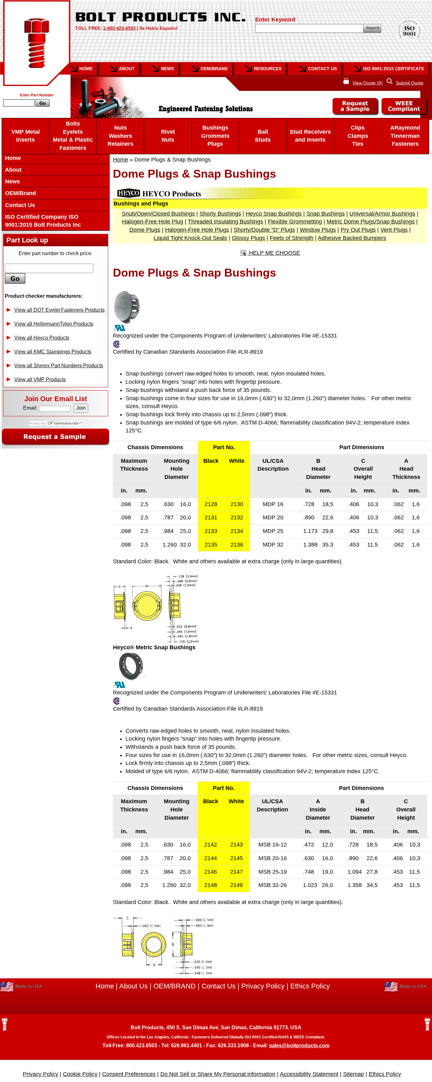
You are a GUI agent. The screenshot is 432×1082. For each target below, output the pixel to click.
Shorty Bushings (220, 214)
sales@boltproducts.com (299, 1045)
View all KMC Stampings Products (52, 351)
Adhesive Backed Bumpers (352, 238)
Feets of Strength (291, 238)
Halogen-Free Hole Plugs (197, 230)
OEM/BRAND (174, 986)
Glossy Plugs (248, 238)
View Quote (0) (368, 82)
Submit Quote (409, 82)
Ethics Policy (310, 986)
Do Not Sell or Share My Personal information (217, 1074)
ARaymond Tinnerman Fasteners (405, 136)
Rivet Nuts (168, 136)
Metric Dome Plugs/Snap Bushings (371, 221)
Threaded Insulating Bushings (225, 221)
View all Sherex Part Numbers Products (58, 365)
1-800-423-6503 (119, 28)
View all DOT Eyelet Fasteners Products (59, 310)
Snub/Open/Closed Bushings (158, 214)
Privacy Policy (263, 986)
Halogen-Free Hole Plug (152, 221)
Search (372, 28)
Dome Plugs (144, 230)
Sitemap (353, 1074)
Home (86, 68)
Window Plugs (318, 230)
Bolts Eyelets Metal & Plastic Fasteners (73, 135)
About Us (133, 986)
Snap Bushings (325, 214)
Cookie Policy (80, 1074)
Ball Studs (263, 136)
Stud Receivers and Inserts (310, 136)
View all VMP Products (40, 379)
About (127, 68)
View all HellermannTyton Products (53, 324)
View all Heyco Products (41, 337)
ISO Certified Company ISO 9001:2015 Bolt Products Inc (43, 221)
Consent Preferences (129, 1074)
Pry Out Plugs (358, 230)
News (167, 68)
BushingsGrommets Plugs (215, 136)
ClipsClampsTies (358, 136)
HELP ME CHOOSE (273, 253)
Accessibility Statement (309, 1074)
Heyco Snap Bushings (274, 214)
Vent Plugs (394, 230)
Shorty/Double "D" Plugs (264, 230)
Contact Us (322, 68)
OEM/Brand (214, 68)
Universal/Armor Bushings (382, 214)
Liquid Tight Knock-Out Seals (190, 238)
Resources (267, 68)
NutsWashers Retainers (120, 136)
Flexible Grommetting (295, 221)
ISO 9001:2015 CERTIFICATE (393, 68)
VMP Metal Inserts (25, 136)
